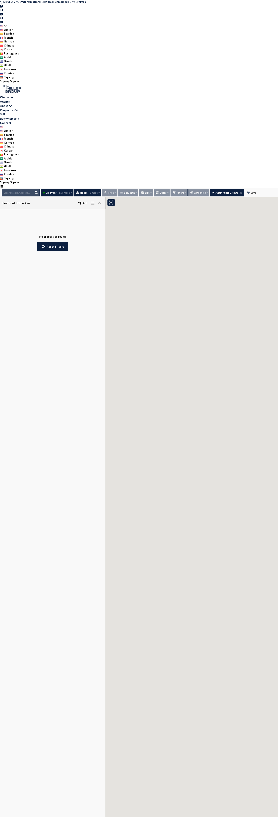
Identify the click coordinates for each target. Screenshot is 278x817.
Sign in (14, 81)
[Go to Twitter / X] (1, 13)
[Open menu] (1, 186)
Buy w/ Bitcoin (9, 118)
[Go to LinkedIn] (1, 21)
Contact (5, 123)
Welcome (6, 97)
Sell (2, 114)
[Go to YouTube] (1, 17)
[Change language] (3, 26)
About (4, 105)
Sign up (5, 81)
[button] (52, 246)
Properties (7, 110)
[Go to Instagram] (1, 9)
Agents (5, 101)
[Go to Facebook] (1, 6)
